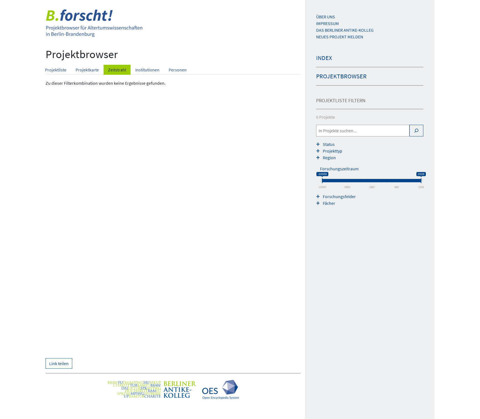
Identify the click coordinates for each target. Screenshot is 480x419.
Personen (178, 70)
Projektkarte (87, 70)
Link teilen (59, 363)
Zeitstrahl (117, 70)
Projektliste (55, 70)
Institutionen (147, 70)
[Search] (416, 130)
